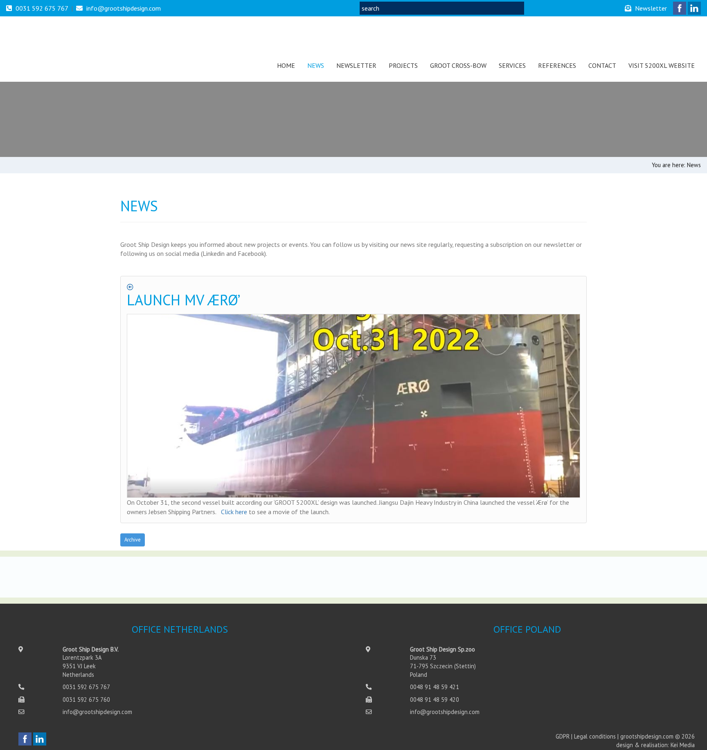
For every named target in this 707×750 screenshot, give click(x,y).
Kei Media (683, 745)
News (315, 65)
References (557, 65)
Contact (602, 65)
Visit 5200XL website (661, 65)
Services (512, 65)
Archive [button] (132, 539)
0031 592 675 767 (42, 8)
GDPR (563, 736)
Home (286, 65)
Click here (234, 512)
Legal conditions (595, 736)
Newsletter (356, 65)
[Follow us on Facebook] (679, 8)
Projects (403, 65)
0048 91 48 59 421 (434, 687)
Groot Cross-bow (458, 65)
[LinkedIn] (694, 8)
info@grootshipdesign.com (123, 8)
